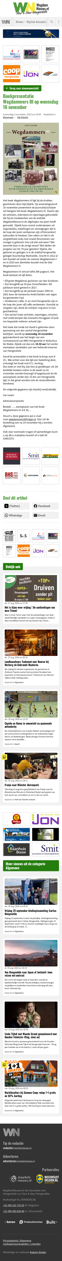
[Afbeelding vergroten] (31, 159)
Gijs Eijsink (22, 117)
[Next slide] (56, 1222)
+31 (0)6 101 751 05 (13, 1205)
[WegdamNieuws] (31, 8)
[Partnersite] (20, 1179)
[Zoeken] (51, 21)
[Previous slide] (5, 1222)
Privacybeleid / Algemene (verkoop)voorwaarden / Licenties (21, 1242)
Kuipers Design (38, 1252)
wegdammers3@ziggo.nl (22, 419)
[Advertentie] (11, 54)
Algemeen (8, 117)
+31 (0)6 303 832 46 (13, 1211)
